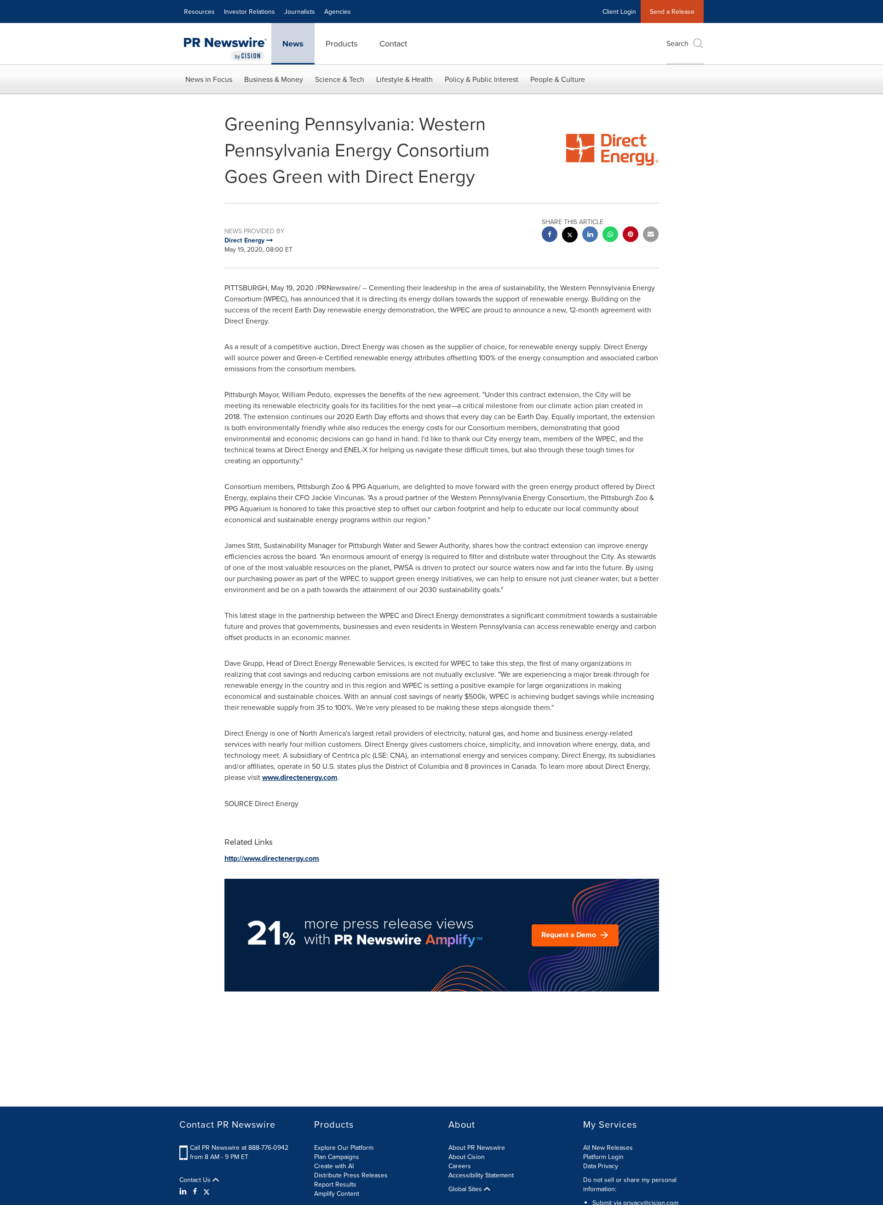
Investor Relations (249, 11)
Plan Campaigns (336, 1156)
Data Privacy (600, 1165)
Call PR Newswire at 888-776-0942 (239, 1147)
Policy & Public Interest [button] (481, 79)
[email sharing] (651, 235)
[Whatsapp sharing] (610, 235)
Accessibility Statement (481, 1175)
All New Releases (608, 1147)
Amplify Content (336, 1193)
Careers (459, 1165)
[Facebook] (195, 1191)
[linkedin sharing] (590, 235)
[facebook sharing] (549, 235)
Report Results (335, 1184)
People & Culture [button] (557, 79)
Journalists (299, 11)
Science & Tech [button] (339, 79)
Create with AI (334, 1165)
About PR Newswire (476, 1147)
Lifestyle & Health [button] (404, 79)
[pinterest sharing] (630, 235)
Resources (199, 11)
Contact (393, 43)
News (293, 44)
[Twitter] (206, 1191)
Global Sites (466, 1188)
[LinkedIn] (184, 1191)
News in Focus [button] (208, 79)
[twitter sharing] (570, 236)
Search (677, 43)
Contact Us (195, 1179)
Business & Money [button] (273, 79)
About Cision (466, 1156)
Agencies (337, 11)
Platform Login (603, 1156)
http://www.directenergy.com (271, 858)
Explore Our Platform (343, 1147)
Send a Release (672, 11)
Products (341, 43)
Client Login (619, 11)
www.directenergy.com (300, 777)
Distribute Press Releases (351, 1175)
